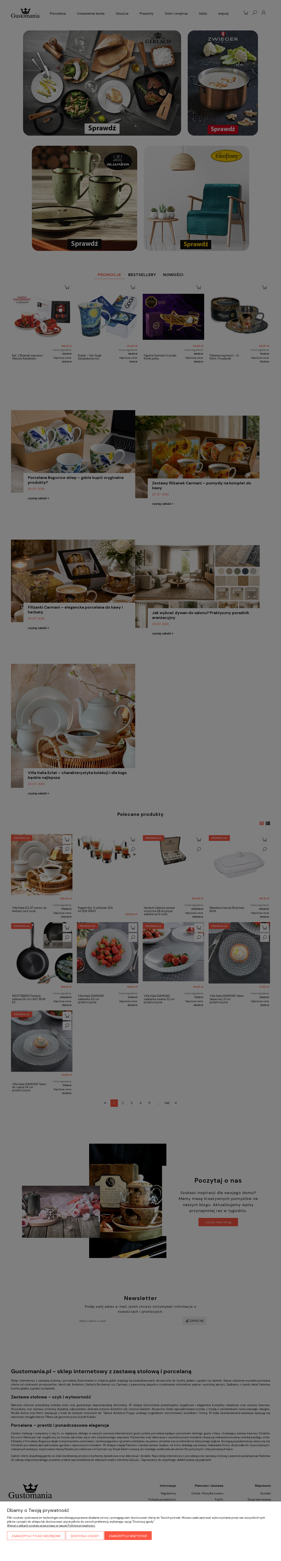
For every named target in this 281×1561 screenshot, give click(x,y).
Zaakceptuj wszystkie (128, 1536)
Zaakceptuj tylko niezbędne (36, 1536)
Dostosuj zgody (84, 1536)
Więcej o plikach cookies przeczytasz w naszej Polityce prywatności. (51, 1525)
